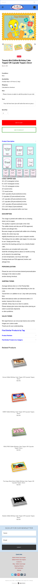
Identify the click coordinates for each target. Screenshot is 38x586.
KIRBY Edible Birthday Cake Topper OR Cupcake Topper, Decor (19, 412)
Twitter (12, 575)
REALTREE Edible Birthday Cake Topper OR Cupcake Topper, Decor (19, 447)
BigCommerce (22, 583)
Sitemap (19, 570)
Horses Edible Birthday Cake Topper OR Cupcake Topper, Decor (18, 377)
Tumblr (22, 575)
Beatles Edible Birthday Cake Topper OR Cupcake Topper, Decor (18, 516)
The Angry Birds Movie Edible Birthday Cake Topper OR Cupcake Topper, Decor (18, 481)
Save (20, 56)
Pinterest (18, 575)
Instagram (25, 575)
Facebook (15, 575)
